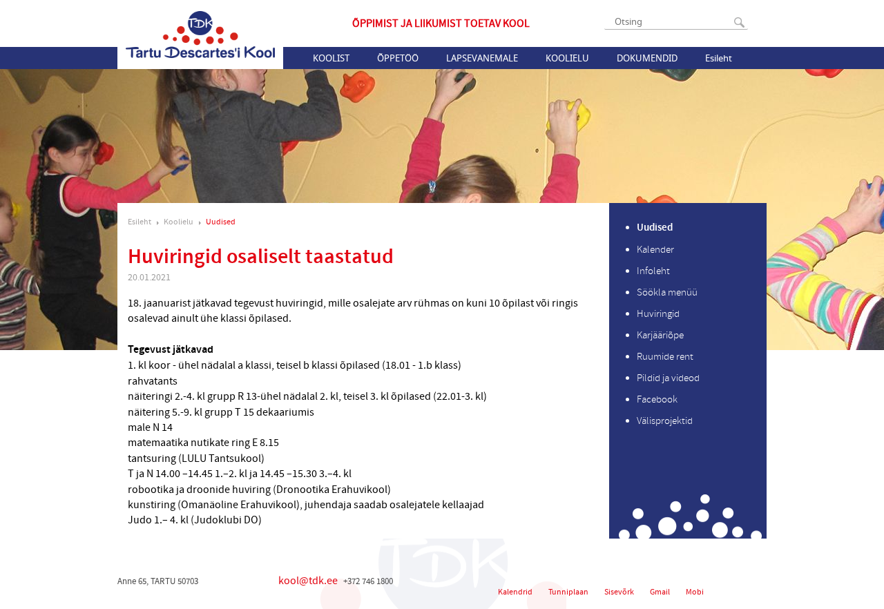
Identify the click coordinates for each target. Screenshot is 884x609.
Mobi (695, 592)
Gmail (660, 592)
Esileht (718, 58)
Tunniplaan (568, 592)
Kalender (655, 249)
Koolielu (567, 58)
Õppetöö (398, 58)
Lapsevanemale (482, 58)
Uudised (221, 222)
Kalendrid (515, 592)
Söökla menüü (667, 292)
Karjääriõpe (660, 335)
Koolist (331, 58)
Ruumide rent (665, 356)
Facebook (657, 399)
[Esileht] (200, 34)
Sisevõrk (619, 592)
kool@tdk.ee (308, 581)
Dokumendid (647, 58)
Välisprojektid (665, 420)
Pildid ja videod (668, 378)
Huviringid (658, 313)
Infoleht (653, 271)
